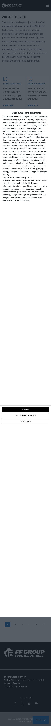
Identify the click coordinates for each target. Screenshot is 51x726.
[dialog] (25, 363)
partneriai (18, 117)
